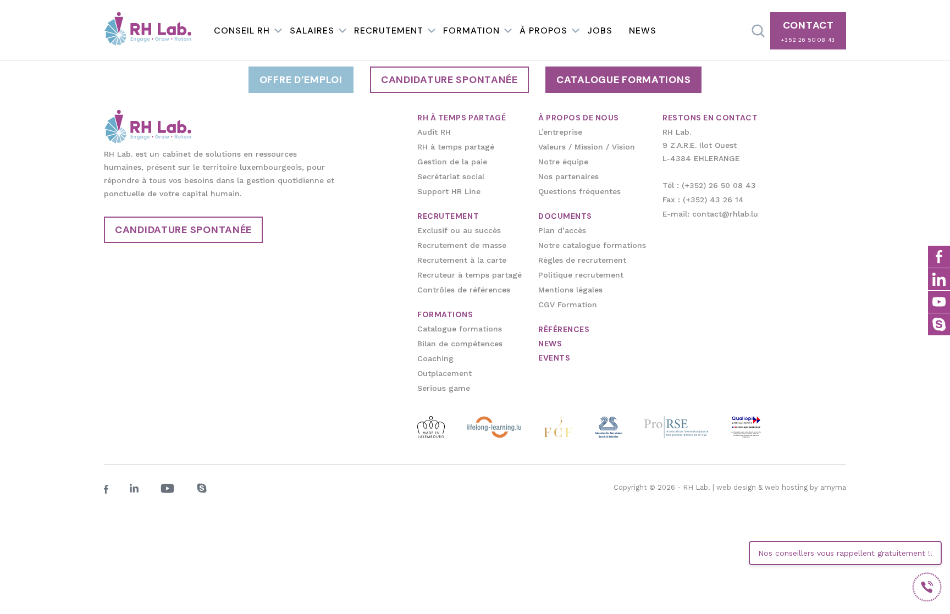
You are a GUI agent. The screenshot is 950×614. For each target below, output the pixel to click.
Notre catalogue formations (592, 245)
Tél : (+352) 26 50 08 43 (709, 185)
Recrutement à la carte (461, 260)
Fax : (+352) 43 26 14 (703, 199)
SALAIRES (312, 30)
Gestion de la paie (452, 161)
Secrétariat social (450, 176)
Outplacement (444, 373)
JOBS (599, 30)
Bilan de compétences (459, 343)
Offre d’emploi (301, 79)
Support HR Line (448, 191)
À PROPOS (543, 30)
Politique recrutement (580, 274)
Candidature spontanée (449, 79)
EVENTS (554, 358)
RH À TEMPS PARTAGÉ (461, 118)
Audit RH (434, 132)
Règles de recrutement (582, 260)
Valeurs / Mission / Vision (586, 146)
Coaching (435, 358)
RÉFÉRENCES (564, 329)
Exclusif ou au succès (459, 230)
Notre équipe (563, 161)
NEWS (642, 30)
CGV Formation (567, 304)
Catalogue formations (623, 79)
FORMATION (471, 30)
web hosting (786, 487)
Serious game (443, 388)
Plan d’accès (562, 230)
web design (736, 487)
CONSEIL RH (242, 30)
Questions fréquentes (579, 191)
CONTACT (808, 31)
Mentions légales (570, 289)
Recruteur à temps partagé (469, 274)
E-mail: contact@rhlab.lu (710, 213)
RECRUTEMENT (388, 30)
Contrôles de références (463, 289)
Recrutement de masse (461, 245)
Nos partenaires (568, 176)
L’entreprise (560, 132)
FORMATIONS (445, 314)
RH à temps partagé (455, 146)
